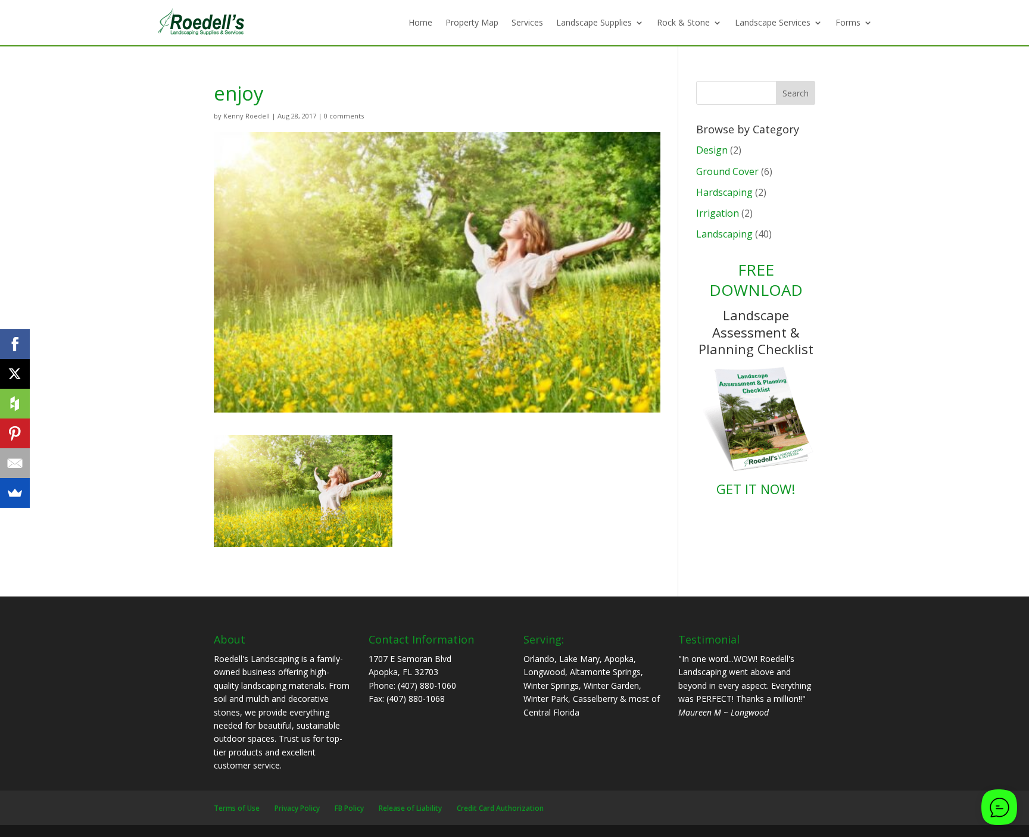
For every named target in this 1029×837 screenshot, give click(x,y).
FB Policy (349, 808)
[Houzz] (15, 403)
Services (527, 22)
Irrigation (717, 213)
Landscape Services (772, 22)
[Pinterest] (15, 433)
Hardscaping (724, 192)
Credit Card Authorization (500, 808)
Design (712, 150)
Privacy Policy (297, 808)
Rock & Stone (683, 22)
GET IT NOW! (755, 489)
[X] (15, 374)
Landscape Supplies (594, 22)
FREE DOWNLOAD (756, 280)
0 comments (344, 115)
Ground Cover (727, 171)
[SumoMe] (15, 493)
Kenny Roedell (246, 115)
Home (420, 22)
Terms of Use (237, 808)
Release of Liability (410, 808)
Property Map (471, 22)
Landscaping (724, 234)
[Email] (15, 463)
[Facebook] (15, 344)
